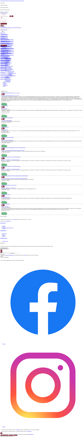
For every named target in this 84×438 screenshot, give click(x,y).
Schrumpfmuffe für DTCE (5, 197)
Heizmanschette (7, 64)
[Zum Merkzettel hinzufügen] (3, 94)
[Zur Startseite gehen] (3, 29)
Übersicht (2, 27)
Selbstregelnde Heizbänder (9, 69)
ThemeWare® (29, 431)
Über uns (3, 236)
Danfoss (4, 84)
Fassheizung (7, 65)
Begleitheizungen (8, 58)
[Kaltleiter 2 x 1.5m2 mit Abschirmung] (7, 137)
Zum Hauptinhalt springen (4, 0)
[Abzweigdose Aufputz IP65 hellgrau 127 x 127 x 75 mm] (10, 92)
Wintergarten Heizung (8, 67)
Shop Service (3, 222)
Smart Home (5, 83)
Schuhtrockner (7, 78)
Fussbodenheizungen (8, 62)
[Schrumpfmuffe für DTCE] (5, 194)
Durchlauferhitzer (8, 80)
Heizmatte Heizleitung (12, 73)
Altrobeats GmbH (5, 241)
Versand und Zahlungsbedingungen (7, 227)
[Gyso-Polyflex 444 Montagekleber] (7, 117)
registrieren (3, 26)
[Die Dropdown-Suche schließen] (12, 16)
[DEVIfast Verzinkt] (4, 105)
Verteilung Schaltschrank (5, 206)
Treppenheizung (9, 75)
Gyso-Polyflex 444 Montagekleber (6, 120)
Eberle (4, 82)
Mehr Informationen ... (30, 434)
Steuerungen (7, 77)
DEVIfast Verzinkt (4, 108)
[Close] (0, 437)
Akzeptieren (15, 435)
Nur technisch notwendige (4, 435)
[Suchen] (10, 16)
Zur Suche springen (12, 0)
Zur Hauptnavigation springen (19, 0)
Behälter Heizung (8, 63)
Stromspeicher (5, 85)
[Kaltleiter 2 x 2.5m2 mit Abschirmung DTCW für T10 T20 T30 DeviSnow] (13, 147)
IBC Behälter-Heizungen (9, 66)
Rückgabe (3, 228)
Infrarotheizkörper (8, 60)
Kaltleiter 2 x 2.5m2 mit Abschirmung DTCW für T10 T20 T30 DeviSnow (12, 150)
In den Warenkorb (4, 104)
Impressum (4, 235)
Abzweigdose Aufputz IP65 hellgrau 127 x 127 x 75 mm (10, 95)
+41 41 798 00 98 (14, 219)
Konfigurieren (11, 435)
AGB (3, 234)
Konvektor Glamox (8, 79)
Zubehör (10, 74)
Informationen (3, 230)
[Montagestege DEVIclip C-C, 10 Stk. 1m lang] (8, 185)
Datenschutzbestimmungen (9, 255)
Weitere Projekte (3, 238)
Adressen (10, 27)
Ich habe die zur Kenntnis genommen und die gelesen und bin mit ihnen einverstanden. (20, 255)
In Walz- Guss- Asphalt (10, 71)
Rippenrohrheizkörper (8, 68)
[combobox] (4, 16)
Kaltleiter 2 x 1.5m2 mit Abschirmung (7, 140)
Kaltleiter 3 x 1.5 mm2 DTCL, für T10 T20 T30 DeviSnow (10, 159)
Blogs (4, 86)
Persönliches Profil (6, 27)
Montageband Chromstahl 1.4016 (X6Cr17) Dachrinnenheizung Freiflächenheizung (14, 178)
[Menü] (1, 18)
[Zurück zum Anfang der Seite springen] (1, 433)
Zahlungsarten (14, 27)
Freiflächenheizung (8, 70)
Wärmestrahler (7, 61)
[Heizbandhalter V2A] (5, 127)
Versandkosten (18, 429)
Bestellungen (19, 27)
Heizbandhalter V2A (4, 129)
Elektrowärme (5, 57)
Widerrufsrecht (4, 233)
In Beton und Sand (10, 72)
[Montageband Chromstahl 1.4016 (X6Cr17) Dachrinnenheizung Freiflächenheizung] (14, 175)
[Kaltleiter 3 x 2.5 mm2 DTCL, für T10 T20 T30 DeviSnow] (10, 166)
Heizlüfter (6, 76)
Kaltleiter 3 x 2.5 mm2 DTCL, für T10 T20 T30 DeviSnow (10, 169)
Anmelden (2, 25)
